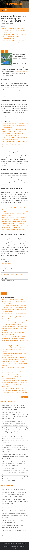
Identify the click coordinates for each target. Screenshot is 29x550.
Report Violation (19, 274)
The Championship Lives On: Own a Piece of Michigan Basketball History (13, 521)
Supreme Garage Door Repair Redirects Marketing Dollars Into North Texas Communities (14, 507)
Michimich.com (14, 3)
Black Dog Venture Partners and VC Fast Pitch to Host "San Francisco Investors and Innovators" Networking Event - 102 (14, 36)
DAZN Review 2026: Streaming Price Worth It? (13, 489)
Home (8, 270)
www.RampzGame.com (22, 71)
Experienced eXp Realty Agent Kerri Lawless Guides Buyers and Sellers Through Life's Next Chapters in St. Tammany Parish (15, 125)
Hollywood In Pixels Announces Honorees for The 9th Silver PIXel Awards (14, 534)
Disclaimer (11, 274)
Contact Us (15, 548)
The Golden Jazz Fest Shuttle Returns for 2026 (14, 530)
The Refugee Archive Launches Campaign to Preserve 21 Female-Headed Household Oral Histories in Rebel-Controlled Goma (13, 373)
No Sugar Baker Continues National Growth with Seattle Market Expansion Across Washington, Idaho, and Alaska (15, 363)
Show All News (4, 274)
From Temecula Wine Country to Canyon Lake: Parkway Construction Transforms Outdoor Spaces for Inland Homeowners (15, 501)
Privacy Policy (23, 546)
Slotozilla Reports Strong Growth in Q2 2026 (13, 347)
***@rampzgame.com (6, 263)
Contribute (6, 546)
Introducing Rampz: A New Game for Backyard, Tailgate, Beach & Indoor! (13, 18)
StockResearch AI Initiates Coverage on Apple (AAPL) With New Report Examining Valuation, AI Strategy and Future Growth (15, 213)
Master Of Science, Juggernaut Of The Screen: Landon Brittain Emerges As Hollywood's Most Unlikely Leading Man (13, 42)
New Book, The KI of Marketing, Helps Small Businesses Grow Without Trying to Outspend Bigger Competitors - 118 (13, 30)
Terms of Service (14, 546)
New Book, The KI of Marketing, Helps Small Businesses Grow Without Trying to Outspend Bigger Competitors (13, 301)
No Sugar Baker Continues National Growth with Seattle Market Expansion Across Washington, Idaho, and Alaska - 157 (15, 456)
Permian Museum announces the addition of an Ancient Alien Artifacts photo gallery (14, 526)
